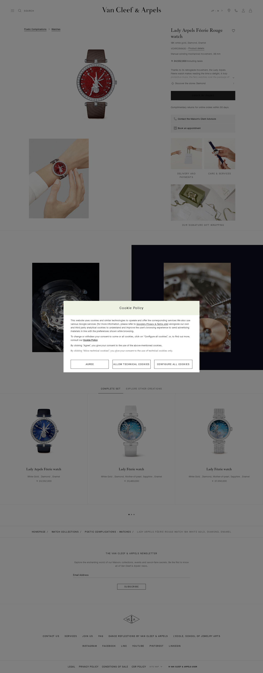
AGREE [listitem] (90, 364)
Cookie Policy (90, 340)
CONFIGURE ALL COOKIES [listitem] (173, 364)
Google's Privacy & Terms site (152, 324)
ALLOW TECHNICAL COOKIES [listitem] (131, 364)
